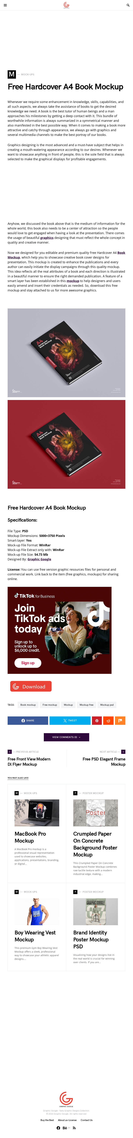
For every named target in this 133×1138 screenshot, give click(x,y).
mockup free (86, 704)
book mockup (28, 704)
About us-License (67, 1120)
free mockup (50, 704)
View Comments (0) (64, 737)
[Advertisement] (66, 34)
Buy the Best (47, 1120)
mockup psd (107, 704)
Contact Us (86, 1120)
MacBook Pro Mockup (30, 837)
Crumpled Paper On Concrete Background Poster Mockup (95, 844)
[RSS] (74, 1128)
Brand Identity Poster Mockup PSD (91, 939)
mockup (68, 704)
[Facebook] (58, 1128)
